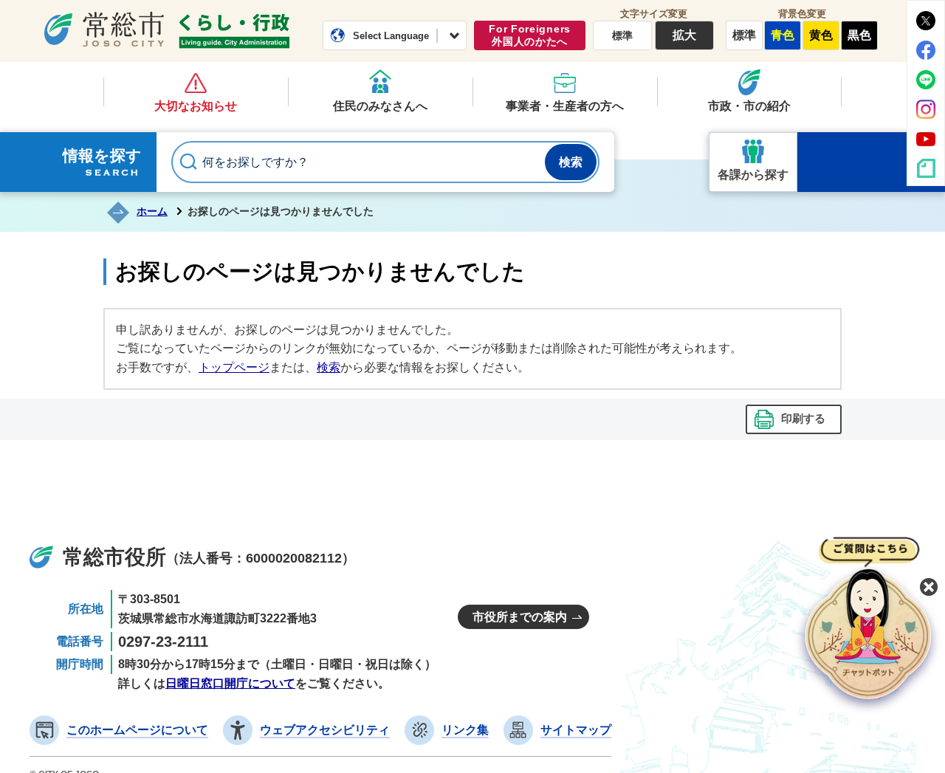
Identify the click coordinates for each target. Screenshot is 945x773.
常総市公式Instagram (925, 109)
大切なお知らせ (195, 106)
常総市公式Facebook (925, 50)
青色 (782, 35)
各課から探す (753, 174)
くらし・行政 (234, 31)
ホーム (152, 211)
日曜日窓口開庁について (230, 683)
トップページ (234, 367)
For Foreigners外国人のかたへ (530, 35)
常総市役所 (114, 557)
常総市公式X (925, 20)
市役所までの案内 (519, 617)
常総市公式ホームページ (104, 29)
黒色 (859, 35)
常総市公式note (925, 168)
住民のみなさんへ (380, 106)
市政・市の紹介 (749, 106)
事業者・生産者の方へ (565, 106)
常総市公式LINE (925, 79)
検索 (328, 367)
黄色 (821, 35)
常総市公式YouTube (925, 138)
